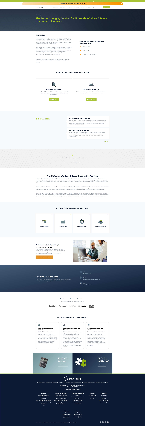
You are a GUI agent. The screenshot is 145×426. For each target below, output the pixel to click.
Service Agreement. (63, 422)
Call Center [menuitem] (43, 398)
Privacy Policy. (56, 422)
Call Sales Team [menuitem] (66, 417)
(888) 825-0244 (87, 273)
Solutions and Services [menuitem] (60, 393)
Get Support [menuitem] (78, 412)
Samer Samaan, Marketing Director (72, 162)
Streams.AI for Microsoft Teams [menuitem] (78, 397)
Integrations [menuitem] (78, 403)
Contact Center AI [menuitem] (43, 397)
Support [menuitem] (88, 1)
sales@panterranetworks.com (91, 279)
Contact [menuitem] (78, 411)
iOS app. (69, 422)
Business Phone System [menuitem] (43, 395)
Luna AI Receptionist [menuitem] (77, 400)
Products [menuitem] (43, 393)
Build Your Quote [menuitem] (66, 416)
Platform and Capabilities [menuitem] (78, 393)
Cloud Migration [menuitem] (60, 402)
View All (106, 141)
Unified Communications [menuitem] (61, 398)
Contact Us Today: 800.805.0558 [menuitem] (102, 1)
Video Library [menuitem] (104, 395)
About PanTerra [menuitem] (92, 395)
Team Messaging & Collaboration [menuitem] (43, 400)
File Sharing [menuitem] (43, 403)
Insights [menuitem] (104, 398)
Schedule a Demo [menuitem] (66, 414)
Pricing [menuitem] (66, 412)
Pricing (82, 7)
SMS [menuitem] (44, 405)
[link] (72, 378)
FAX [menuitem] (43, 407)
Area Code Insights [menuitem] (104, 402)
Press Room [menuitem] (92, 397)
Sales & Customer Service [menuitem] (61, 395)
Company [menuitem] (92, 393)
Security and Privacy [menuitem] (60, 403)
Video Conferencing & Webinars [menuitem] (61, 400)
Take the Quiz (102, 364)
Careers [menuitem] (92, 398)
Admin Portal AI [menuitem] (77, 398)
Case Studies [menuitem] (104, 397)
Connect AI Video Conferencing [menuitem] (44, 402)
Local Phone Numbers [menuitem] (104, 400)
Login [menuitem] (93, 1)
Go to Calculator (62, 364)
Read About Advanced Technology (44, 257)
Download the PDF (54, 99)
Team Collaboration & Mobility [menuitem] (61, 397)
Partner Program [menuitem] (78, 414)
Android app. (73, 422)
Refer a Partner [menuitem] (78, 417)
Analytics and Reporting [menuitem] (78, 402)
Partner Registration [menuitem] (78, 416)
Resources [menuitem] (104, 393)
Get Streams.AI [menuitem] (66, 411)
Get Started (106, 7)
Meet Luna (83, 3)
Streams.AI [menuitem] (78, 395)
